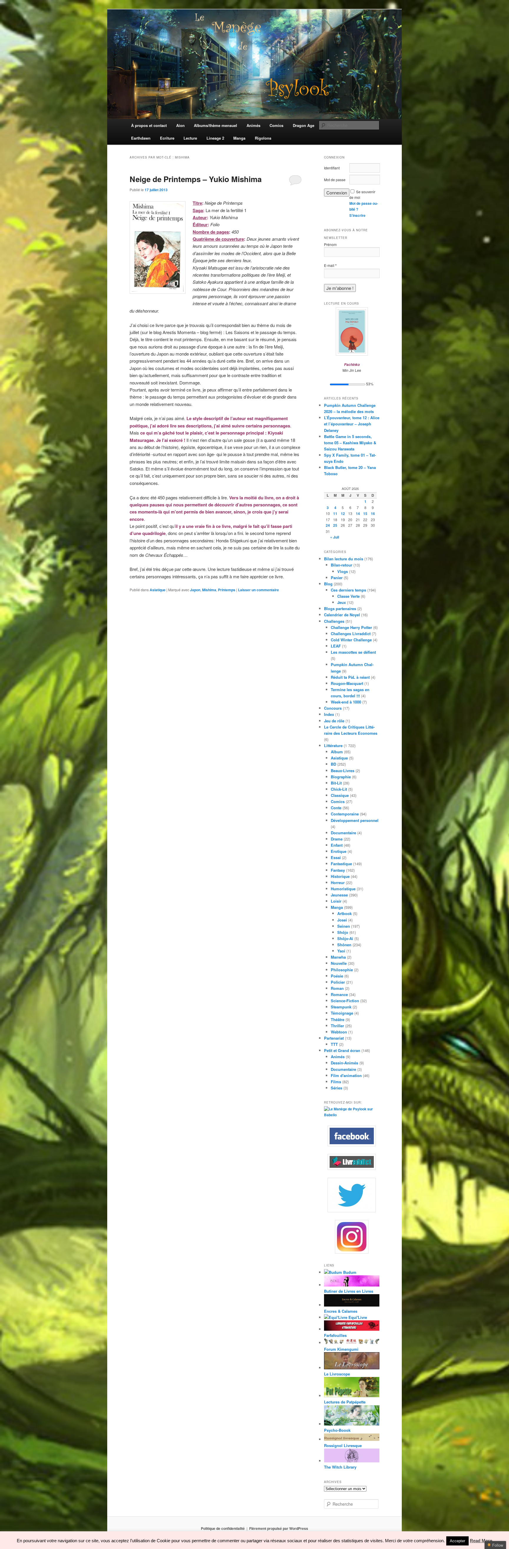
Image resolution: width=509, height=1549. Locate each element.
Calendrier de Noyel (342, 614)
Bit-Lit (336, 783)
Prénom (330, 244)
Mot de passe (335, 179)
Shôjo (342, 932)
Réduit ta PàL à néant (350, 677)
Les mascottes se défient (353, 652)
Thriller (337, 1025)
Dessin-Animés (344, 1063)
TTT (334, 1044)
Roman (337, 988)
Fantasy (338, 870)
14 (358, 513)
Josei (342, 920)
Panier (337, 577)
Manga (337, 907)
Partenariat (334, 1038)
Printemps (226, 589)
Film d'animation (346, 1075)
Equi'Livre (357, 1317)
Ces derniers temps (348, 590)
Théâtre (337, 1019)
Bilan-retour (341, 565)
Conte (336, 807)
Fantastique (341, 863)
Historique (340, 876)
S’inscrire (357, 215)
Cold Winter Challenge (351, 640)
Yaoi (341, 951)
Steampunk (341, 1007)
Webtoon (339, 1032)
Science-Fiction (345, 1000)
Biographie (341, 777)
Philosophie (342, 969)
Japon (195, 589)
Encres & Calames (340, 1311)
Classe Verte (348, 596)
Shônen (344, 944)
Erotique (338, 851)
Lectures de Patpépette (345, 1402)
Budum (349, 1272)
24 (328, 525)
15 (365, 513)
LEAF (336, 646)
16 (373, 513)
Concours (333, 708)
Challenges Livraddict (351, 633)
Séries (336, 1088)
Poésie (337, 976)
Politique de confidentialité (223, 1528)
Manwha (338, 957)
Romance (339, 994)
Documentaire (343, 832)
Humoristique (343, 888)
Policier (338, 982)
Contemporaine (345, 814)
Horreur (338, 882)
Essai (336, 857)
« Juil (334, 537)
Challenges (334, 621)
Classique (340, 795)
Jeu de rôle (334, 721)
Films (336, 1081)
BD (333, 764)
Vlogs (342, 571)
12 (343, 513)
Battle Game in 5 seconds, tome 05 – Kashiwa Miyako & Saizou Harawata (350, 443)
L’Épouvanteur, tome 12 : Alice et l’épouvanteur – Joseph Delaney (351, 424)
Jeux (341, 602)
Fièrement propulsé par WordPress (278, 1528)
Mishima (209, 589)
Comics (338, 801)
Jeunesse (339, 895)
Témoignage (342, 1013)
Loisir (336, 901)
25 (335, 525)
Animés (338, 1056)
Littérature (333, 745)
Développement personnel (355, 820)
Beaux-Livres (342, 770)
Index (329, 714)
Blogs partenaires (340, 608)
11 (335, 513)
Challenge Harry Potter (351, 627)
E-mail (330, 265)
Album (337, 751)
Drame (337, 839)
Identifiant (332, 167)
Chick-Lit (339, 789)
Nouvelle (339, 963)
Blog (328, 584)
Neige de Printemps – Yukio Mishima (196, 179)
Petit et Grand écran (342, 1050)
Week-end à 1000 (346, 702)
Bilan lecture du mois (343, 559)
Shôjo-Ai (345, 938)
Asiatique (158, 589)
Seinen (343, 926)
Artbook (344, 913)
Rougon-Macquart (347, 683)
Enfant (337, 845)
